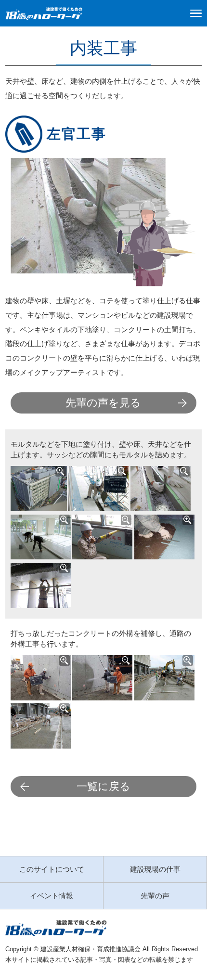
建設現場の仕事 (155, 869)
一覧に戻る (103, 786)
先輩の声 (155, 896)
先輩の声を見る (103, 403)
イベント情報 (51, 896)
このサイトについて (51, 869)
